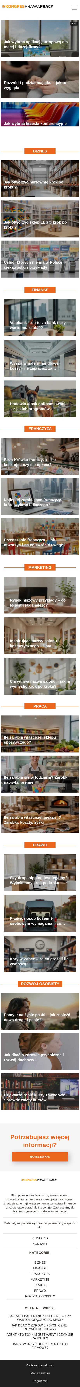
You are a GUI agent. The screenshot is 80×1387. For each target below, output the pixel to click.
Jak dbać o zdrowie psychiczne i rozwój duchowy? (34, 1057)
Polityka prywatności (40, 1365)
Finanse (40, 290)
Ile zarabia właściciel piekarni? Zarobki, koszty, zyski (32, 820)
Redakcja (40, 1238)
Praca (40, 706)
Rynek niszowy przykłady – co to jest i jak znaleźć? (38, 602)
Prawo (40, 845)
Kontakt (40, 1244)
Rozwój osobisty (40, 984)
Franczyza (40, 429)
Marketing (40, 567)
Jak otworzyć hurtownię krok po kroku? (33, 184)
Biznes (40, 151)
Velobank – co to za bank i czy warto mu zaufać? (38, 325)
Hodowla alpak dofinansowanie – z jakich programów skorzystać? (39, 406)
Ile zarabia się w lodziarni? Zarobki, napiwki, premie (37, 779)
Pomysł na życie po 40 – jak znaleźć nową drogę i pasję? (37, 1017)
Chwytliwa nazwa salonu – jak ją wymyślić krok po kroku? (40, 683)
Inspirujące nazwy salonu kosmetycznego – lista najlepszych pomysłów (33, 643)
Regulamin (40, 1381)
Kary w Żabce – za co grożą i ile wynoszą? (39, 961)
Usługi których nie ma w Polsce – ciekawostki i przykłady (35, 264)
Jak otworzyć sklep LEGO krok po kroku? (35, 224)
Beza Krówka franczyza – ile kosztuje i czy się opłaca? (30, 462)
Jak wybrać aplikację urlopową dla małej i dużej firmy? (36, 44)
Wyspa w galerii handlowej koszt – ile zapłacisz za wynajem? (35, 366)
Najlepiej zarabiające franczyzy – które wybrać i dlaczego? (34, 502)
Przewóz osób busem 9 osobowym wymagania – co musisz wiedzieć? (35, 921)
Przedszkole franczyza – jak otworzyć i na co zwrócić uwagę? (34, 542)
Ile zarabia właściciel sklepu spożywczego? (30, 739)
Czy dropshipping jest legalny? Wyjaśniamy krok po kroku (38, 880)
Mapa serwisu (40, 1373)
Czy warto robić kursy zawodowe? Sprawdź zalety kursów (35, 1097)
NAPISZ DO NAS (40, 1156)
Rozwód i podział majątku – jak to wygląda (35, 85)
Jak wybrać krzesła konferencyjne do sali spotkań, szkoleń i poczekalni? (35, 126)
